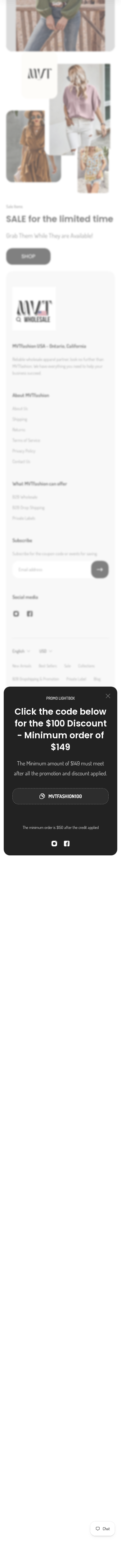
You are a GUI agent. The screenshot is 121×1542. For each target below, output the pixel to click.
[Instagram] (54, 843)
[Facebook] (67, 843)
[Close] (108, 696)
